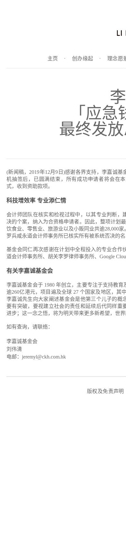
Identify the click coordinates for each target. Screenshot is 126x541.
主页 (56, 59)
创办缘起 (86, 59)
